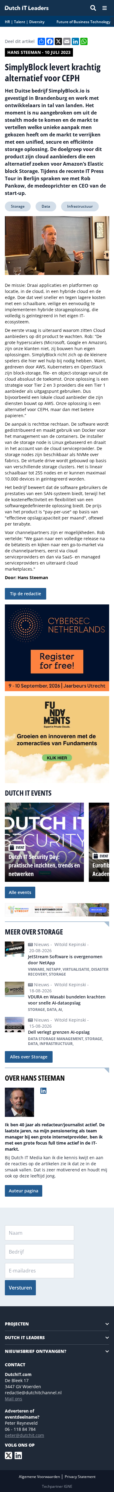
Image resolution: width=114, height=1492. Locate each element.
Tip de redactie (25, 593)
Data (46, 206)
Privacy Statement (80, 1476)
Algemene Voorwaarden (40, 1476)
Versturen (20, 1287)
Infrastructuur (80, 206)
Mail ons (13, 1399)
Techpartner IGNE (57, 1486)
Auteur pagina (23, 1191)
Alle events (20, 892)
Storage (18, 206)
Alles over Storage (28, 1057)
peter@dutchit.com (24, 1435)
